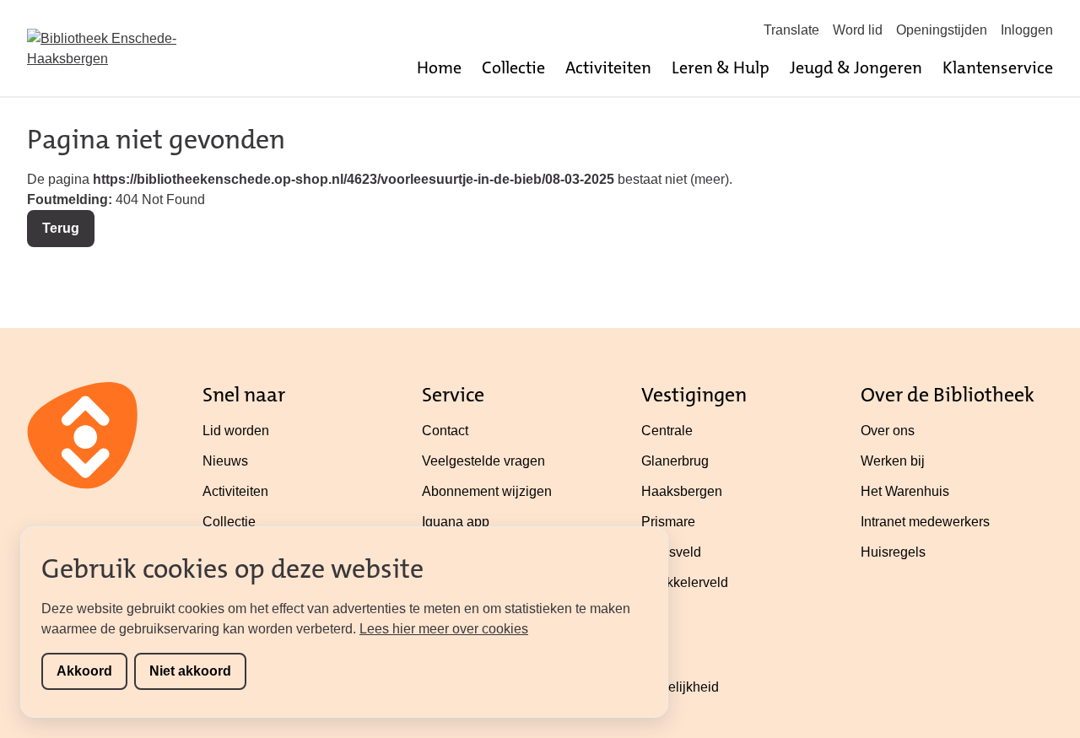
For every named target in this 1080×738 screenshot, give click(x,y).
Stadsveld (671, 552)
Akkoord (84, 671)
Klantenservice (997, 67)
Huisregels (893, 552)
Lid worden (235, 430)
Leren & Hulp (721, 67)
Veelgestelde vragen (483, 461)
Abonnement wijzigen (487, 491)
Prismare (668, 521)
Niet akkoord (190, 671)
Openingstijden (941, 30)
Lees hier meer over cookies (443, 629)
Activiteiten (608, 67)
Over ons (888, 430)
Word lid (858, 30)
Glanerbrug (675, 461)
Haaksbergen (681, 491)
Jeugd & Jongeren (856, 67)
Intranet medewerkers (925, 521)
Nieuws (225, 461)
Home (439, 67)
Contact (445, 430)
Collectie (513, 67)
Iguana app (455, 521)
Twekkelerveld (684, 582)
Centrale (667, 430)
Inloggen (1027, 30)
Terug (60, 228)
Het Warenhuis (905, 491)
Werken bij (893, 461)
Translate (791, 30)
